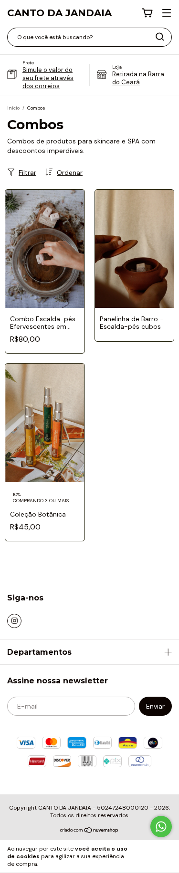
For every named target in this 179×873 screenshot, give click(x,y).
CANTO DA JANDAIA (59, 13)
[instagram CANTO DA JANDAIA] (14, 621)
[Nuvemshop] (89, 831)
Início (13, 108)
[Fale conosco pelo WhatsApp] (161, 826)
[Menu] (166, 13)
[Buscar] (160, 36)
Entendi (154, 856)
